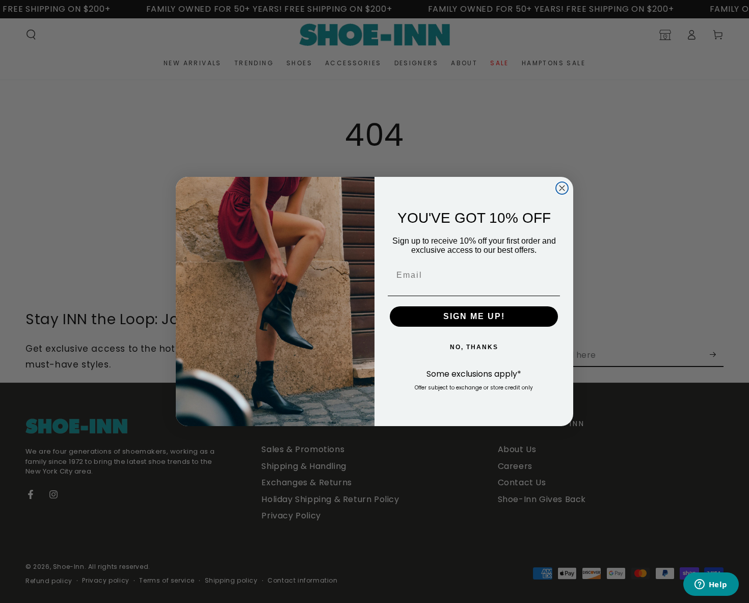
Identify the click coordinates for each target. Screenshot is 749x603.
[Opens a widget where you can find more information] (711, 585)
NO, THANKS (474, 347)
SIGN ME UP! (474, 316)
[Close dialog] (562, 188)
